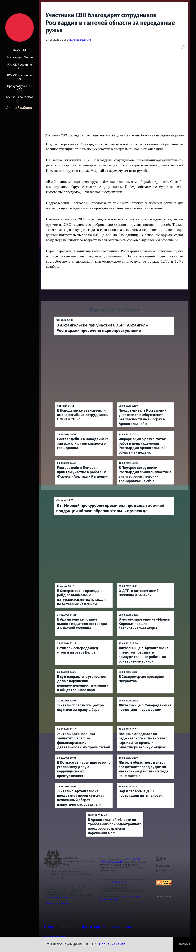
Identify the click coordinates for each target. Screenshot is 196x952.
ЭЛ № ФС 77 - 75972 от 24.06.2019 (121, 860)
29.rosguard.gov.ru (80, 39)
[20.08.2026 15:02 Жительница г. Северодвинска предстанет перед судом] (145, 697)
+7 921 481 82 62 (131, 896)
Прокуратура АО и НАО (19, 87)
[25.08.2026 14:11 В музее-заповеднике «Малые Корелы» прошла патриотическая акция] (145, 611)
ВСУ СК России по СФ (19, 77)
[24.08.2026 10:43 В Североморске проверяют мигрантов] (145, 668)
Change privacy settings (56, 903)
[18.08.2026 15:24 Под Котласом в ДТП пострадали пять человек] (145, 783)
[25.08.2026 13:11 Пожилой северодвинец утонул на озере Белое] (83, 640)
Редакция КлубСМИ (111, 899)
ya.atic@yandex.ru (117, 882)
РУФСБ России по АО (19, 66)
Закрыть (185, 944)
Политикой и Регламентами (60, 897)
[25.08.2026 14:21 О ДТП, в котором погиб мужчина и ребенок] (145, 582)
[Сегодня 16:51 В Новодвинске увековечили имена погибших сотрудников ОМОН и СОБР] (83, 402)
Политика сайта (112, 944)
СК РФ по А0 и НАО (19, 96)
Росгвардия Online (20, 57)
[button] (183, 47)
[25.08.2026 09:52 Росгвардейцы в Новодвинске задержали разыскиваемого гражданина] (83, 431)
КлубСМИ (19, 50)
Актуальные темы (55, 936)
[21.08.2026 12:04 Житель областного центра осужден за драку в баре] (83, 697)
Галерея (51, 926)
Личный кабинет (20, 107)
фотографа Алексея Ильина (107, 926)
